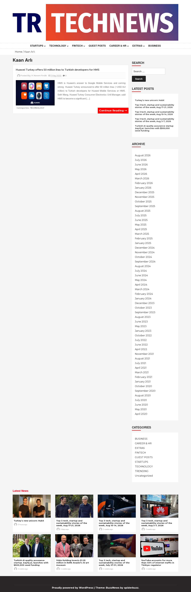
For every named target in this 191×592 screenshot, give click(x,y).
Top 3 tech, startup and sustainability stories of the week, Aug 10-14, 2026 (154, 113)
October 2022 (143, 335)
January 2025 (143, 243)
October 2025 (143, 201)
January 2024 (143, 298)
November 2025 (144, 197)
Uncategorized (144, 475)
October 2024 (143, 257)
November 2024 (144, 252)
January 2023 (143, 330)
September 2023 (145, 312)
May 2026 (140, 169)
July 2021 (140, 363)
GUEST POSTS (97, 45)
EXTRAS (137, 45)
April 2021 (141, 367)
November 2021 (144, 354)
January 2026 (143, 187)
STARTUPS (36, 45)
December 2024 (144, 247)
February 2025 (144, 238)
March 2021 (142, 372)
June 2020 (141, 404)
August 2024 (143, 266)
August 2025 (142, 210)
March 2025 (142, 233)
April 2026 (141, 173)
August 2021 (142, 358)
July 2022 (141, 340)
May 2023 (141, 326)
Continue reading (112, 110)
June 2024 (141, 275)
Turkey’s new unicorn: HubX (149, 100)
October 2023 (143, 307)
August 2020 (143, 395)
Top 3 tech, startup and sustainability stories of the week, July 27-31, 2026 (114, 562)
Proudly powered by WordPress (73, 587)
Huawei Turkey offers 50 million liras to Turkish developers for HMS (57, 69)
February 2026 (144, 183)
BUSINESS (154, 45)
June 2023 (141, 321)
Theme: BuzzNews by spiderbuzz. (117, 587)
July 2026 (141, 160)
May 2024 (141, 280)
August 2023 (143, 317)
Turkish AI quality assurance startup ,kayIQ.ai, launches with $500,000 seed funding (154, 128)
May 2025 (140, 224)
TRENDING (141, 471)
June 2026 (141, 164)
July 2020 (141, 400)
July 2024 (141, 270)
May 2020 (141, 409)
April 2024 (141, 284)
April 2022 (141, 349)
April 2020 (141, 414)
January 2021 (143, 381)
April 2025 (141, 229)
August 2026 (142, 155)
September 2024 (145, 261)
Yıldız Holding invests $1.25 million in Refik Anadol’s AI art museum (72, 562)
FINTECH (77, 45)
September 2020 (145, 390)
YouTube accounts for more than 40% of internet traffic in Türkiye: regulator (157, 562)
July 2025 (141, 215)
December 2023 (144, 303)
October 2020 (143, 386)
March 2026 (142, 178)
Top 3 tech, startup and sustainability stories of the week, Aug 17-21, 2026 (154, 106)
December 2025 (144, 192)
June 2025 (141, 220)
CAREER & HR (117, 45)
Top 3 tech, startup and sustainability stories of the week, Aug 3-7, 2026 (154, 120)
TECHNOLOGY (57, 45)
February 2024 (144, 294)
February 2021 (143, 377)
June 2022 (141, 344)
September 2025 (145, 206)
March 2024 (142, 289)
